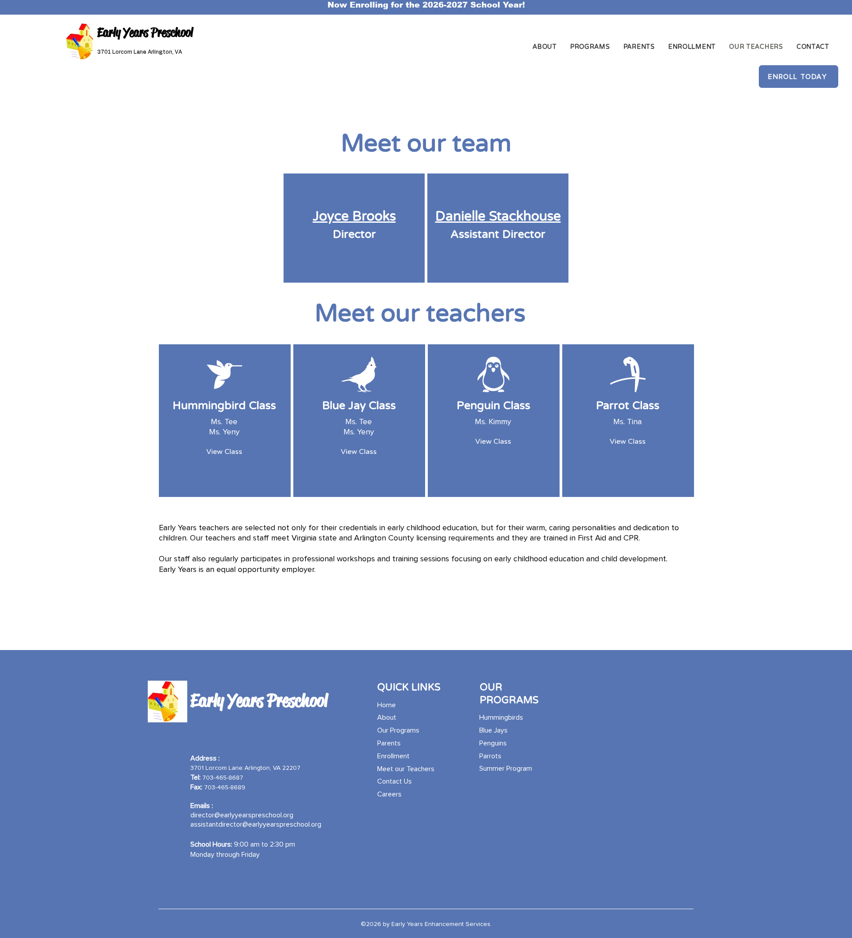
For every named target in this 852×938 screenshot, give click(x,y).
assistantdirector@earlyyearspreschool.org (255, 824)
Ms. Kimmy (493, 422)
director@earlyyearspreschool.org (241, 815)
